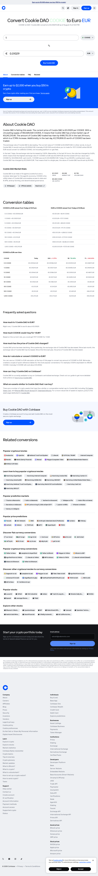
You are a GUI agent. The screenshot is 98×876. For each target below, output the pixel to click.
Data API (53, 793)
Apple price (54, 847)
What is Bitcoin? (9, 766)
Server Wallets (56, 768)
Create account (8, 795)
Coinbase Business (57, 726)
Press (5, 710)
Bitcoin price (55, 828)
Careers (6, 701)
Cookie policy (8, 725)
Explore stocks (8, 745)
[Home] (4, 8)
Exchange (54, 746)
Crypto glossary (9, 760)
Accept (80, 869)
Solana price (55, 834)
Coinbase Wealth (56, 707)
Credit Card (54, 710)
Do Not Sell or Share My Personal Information (20, 731)
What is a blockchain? (11, 772)
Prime (52, 740)
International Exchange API (60, 814)
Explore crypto (8, 742)
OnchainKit (54, 790)
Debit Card (54, 713)
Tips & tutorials (9, 757)
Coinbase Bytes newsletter (13, 751)
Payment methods (10, 804)
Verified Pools (55, 755)
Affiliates (6, 704)
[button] (94, 8)
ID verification (8, 798)
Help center (7, 789)
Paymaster (54, 787)
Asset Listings (55, 723)
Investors (6, 716)
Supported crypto (9, 810)
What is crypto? (9, 769)
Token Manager (56, 732)
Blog (4, 707)
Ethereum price (56, 831)
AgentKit (53, 802)
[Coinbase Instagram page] (15, 859)
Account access (9, 807)
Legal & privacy (8, 722)
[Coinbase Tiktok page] (21, 859)
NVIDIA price (55, 844)
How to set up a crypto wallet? (14, 775)
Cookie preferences (10, 728)
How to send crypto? (10, 778)
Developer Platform (57, 762)
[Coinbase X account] (3, 859)
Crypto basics (8, 754)
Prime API (54, 818)
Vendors (6, 719)
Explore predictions (57, 716)
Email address (54, 632)
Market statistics (9, 748)
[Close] (93, 860)
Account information (10, 801)
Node (52, 799)
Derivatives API (56, 821)
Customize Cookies (85, 862)
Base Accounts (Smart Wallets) (62, 775)
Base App (53, 701)
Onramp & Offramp (57, 778)
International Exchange (59, 749)
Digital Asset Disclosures (12, 734)
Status (5, 813)
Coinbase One (55, 704)
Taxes (5, 781)
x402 (52, 781)
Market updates (9, 763)
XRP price (54, 837)
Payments (54, 729)
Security (6, 713)
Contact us (7, 792)
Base (52, 765)
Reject (59, 869)
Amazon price (55, 854)
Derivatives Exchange (58, 752)
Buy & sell (54, 698)
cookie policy (58, 860)
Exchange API (55, 811)
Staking (53, 743)
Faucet (52, 808)
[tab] (5, 74)
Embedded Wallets (57, 772)
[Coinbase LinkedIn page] (9, 859)
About (5, 698)
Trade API (53, 784)
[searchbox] (90, 53)
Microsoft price (56, 850)
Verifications (55, 796)
